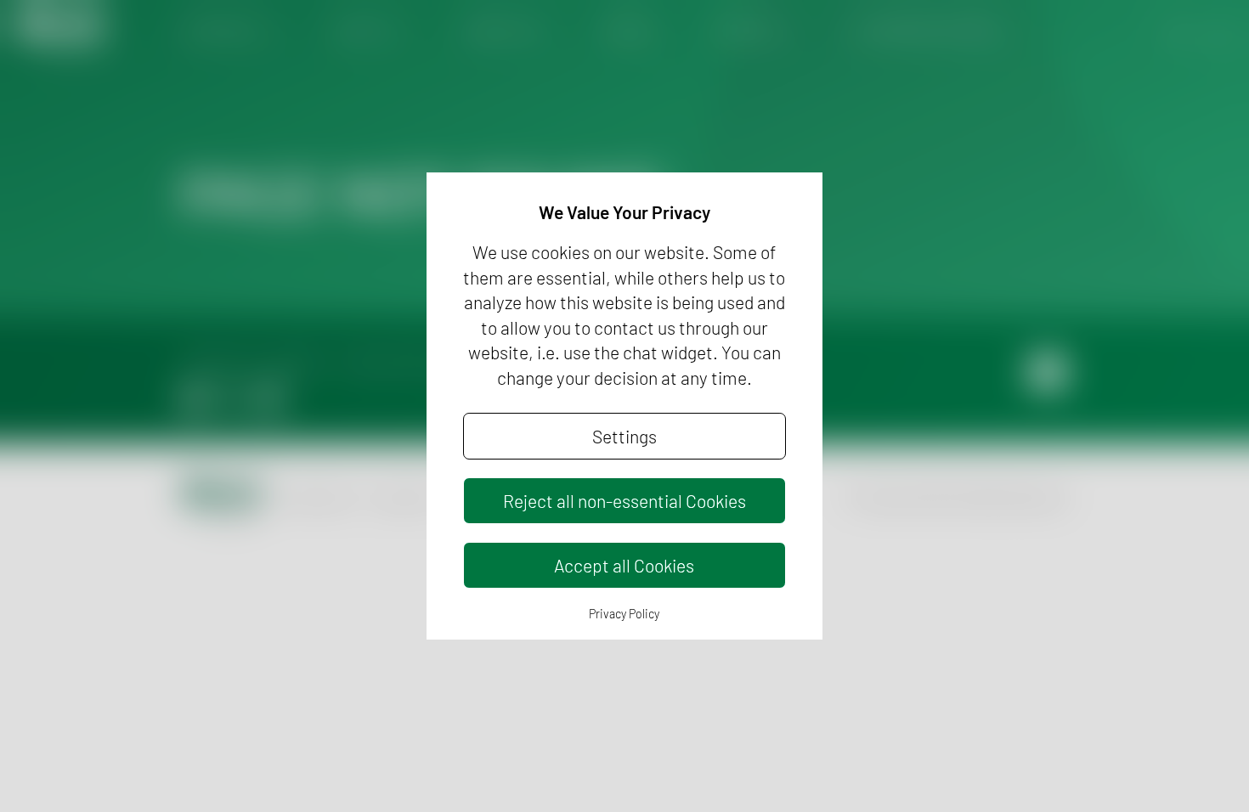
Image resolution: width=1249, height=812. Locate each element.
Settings (624, 436)
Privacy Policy (624, 613)
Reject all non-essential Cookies (624, 500)
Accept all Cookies (624, 565)
